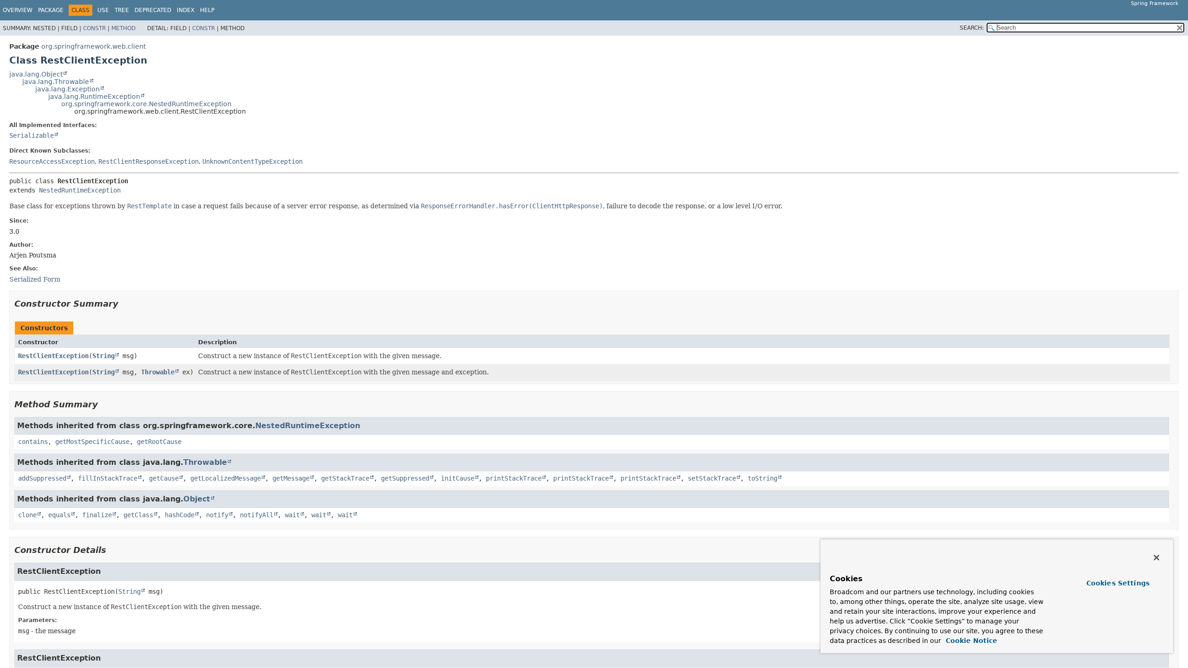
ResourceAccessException (52, 161)
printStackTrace (514, 478)
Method (123, 28)
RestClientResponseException (148, 161)
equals (59, 515)
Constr (94, 28)
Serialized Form (34, 279)
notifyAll (256, 515)
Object (196, 499)
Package (51, 10)
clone (27, 515)
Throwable (157, 372)
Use (103, 10)
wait (292, 515)
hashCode (179, 515)
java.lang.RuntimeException (94, 96)
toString (762, 478)
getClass (138, 515)
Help (207, 10)
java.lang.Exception (67, 89)
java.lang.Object (36, 74)
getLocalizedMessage (225, 478)
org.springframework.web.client (93, 46)
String (103, 356)
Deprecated (153, 10)
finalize (97, 515)
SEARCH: (972, 28)
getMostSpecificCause (92, 441)
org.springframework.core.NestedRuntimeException (146, 104)
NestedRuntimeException (80, 190)
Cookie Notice (970, 640)
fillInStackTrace (107, 478)
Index (185, 10)
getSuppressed (405, 478)
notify (217, 515)
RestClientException (53, 356)
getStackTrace (345, 478)
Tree (122, 10)
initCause (457, 478)
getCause (164, 478)
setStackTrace (712, 478)
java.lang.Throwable (55, 81)
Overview (17, 10)
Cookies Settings (1117, 583)
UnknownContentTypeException (252, 161)
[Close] (1156, 557)
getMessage (291, 478)
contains (33, 441)
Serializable (31, 135)
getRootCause (159, 441)
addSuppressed (42, 478)
